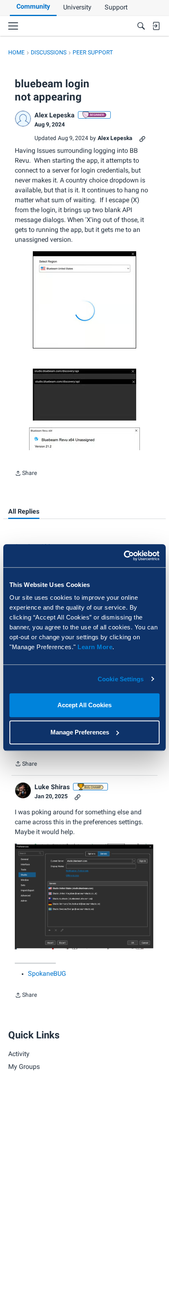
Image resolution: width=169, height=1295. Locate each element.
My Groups (24, 1067)
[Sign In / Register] (155, 26)
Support (116, 7)
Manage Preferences (79, 732)
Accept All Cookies (84, 704)
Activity (19, 1054)
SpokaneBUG (47, 973)
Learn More (95, 646)
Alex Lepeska (54, 115)
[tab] (23, 512)
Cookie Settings (121, 679)
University (77, 7)
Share (26, 474)
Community (33, 6)
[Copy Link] (142, 138)
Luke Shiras (52, 787)
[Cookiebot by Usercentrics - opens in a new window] (124, 555)
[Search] (141, 26)
